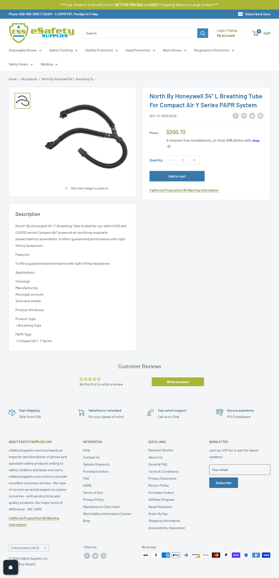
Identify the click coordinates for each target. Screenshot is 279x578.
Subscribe (223, 483)
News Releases (160, 507)
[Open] (10, 567)
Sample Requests (96, 464)
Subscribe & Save (257, 14)
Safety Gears (18, 64)
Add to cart (176, 176)
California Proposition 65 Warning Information (184, 190)
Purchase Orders (96, 471)
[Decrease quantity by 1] (171, 160)
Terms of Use (93, 492)
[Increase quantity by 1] (194, 160)
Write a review (178, 382)
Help (86, 450)
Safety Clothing (61, 50)
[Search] (202, 33)
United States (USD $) (25, 548)
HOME (87, 485)
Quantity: (157, 160)
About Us (155, 457)
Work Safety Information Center (107, 514)
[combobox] (140, 33)
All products (29, 79)
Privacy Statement (162, 478)
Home (13, 79)
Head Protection (138, 50)
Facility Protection (99, 50)
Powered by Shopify (22, 564)
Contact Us (91, 457)
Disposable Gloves (23, 50)
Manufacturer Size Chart (101, 507)
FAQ (86, 478)
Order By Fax (158, 514)
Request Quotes (160, 450)
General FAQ (157, 464)
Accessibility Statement (166, 528)
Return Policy (158, 485)
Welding (47, 64)
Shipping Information (164, 520)
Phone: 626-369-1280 (24, 14)
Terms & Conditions (163, 471)
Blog (86, 520)
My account (226, 35)
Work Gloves (172, 50)
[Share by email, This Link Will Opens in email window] (260, 115)
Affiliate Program (161, 499)
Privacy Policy (93, 499)
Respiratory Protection (211, 50)
